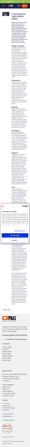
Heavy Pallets (6, 358)
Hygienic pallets (7, 356)
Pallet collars (6, 387)
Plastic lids (5, 389)
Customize (14, 240)
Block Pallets (6, 360)
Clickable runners (8, 396)
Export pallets (6, 354)
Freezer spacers (7, 391)
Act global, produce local (10, 376)
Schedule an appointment (16, 339)
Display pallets (7, 351)
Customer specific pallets (10, 378)
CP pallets (5, 349)
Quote (24, 6)
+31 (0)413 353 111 (10, 1)
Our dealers (6, 381)
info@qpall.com (7, 416)
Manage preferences (20, 230)
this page (13, 226)
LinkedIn (11, 420)
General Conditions (7, 441)
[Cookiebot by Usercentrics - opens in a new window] (22, 206)
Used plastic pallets (8, 393)
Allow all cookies (15, 235)
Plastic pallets (7, 347)
